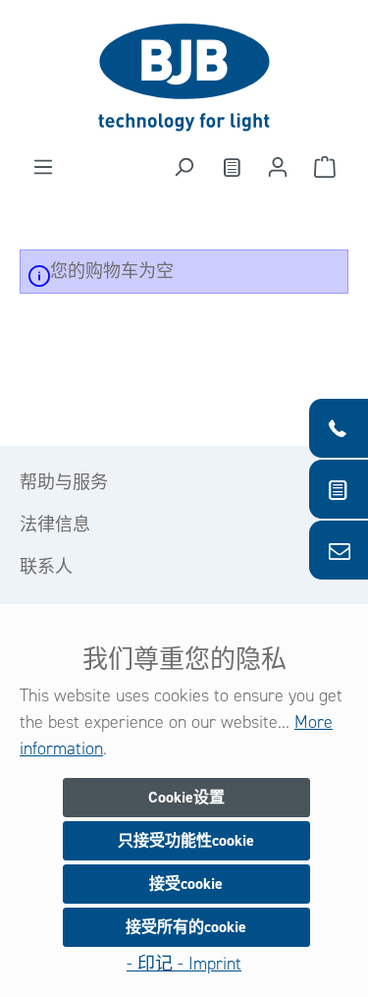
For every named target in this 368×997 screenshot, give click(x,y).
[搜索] (183, 167)
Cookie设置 (186, 797)
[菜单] (43, 167)
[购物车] (324, 167)
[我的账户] (277, 167)
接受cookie (186, 883)
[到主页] (184, 78)
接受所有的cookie (186, 926)
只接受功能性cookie (186, 840)
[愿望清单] (230, 167)
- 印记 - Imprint (184, 963)
